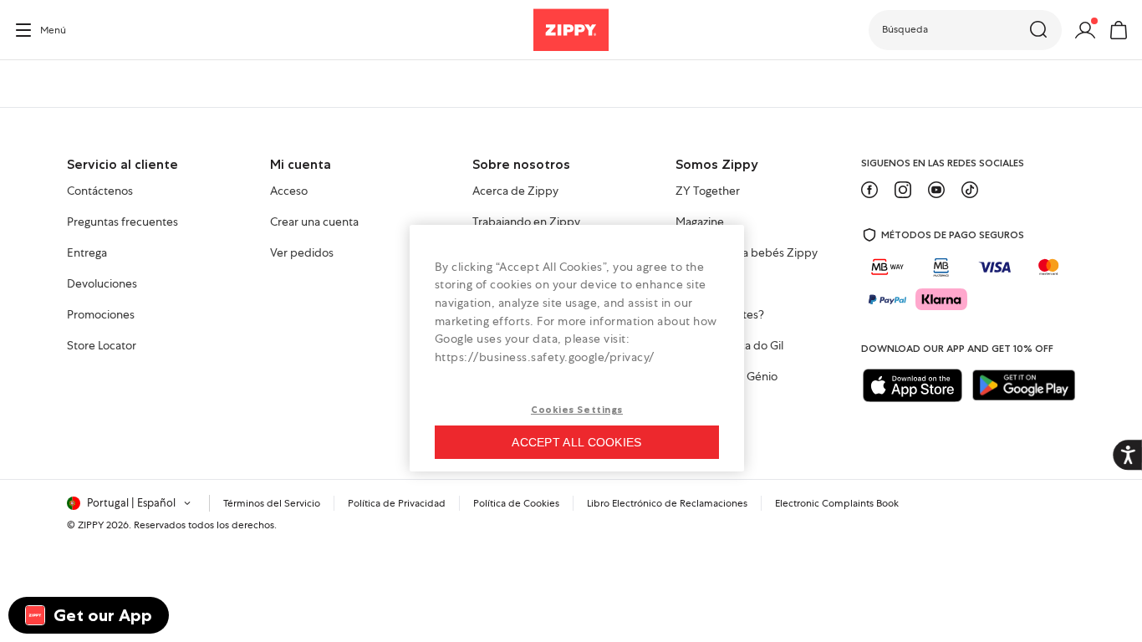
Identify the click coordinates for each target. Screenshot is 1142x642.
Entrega (87, 253)
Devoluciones (102, 284)
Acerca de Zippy (515, 191)
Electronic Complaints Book (837, 503)
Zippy (26, 83)
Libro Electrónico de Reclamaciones (667, 503)
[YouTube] (936, 189)
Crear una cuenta (314, 222)
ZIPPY (91, 525)
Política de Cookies (516, 503)
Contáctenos (100, 191)
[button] (965, 30)
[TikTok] (969, 189)
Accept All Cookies (576, 442)
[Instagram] (903, 189)
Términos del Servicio (271, 503)
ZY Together (708, 191)
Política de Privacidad (397, 503)
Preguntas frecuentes (122, 222)
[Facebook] (869, 189)
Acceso (289, 191)
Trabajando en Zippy (526, 222)
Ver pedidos (302, 253)
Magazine (700, 222)
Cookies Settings (577, 409)
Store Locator (101, 346)
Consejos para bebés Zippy (747, 253)
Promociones (101, 315)
